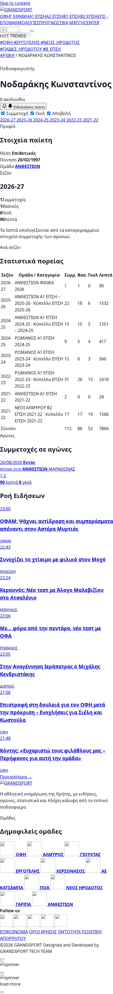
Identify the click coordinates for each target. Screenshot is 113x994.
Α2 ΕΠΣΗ (54, 16)
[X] (48, 925)
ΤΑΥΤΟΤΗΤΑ (69, 932)
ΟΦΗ (5, 16)
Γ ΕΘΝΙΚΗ (19, 16)
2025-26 (25, 120)
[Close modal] (2, 959)
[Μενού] (32, 31)
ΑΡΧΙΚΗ (7, 55)
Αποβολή (61, 113)
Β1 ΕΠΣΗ (71, 16)
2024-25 (41, 120)
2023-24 (58, 120)
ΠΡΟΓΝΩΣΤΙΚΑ (53, 23)
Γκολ (40, 113)
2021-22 (90, 120)
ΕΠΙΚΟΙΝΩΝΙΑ (14, 932)
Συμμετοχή (16, 113)
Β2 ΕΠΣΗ (88, 16)
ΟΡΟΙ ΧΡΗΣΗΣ (43, 932)
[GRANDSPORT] (16, 10)
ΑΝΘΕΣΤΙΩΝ (27, 166)
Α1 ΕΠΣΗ (37, 16)
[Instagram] (20, 925)
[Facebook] (7, 925)
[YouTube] (34, 925)
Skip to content (15, 3)
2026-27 (8, 120)
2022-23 (74, 120)
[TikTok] (61, 925)
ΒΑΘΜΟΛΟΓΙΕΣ (24, 23)
